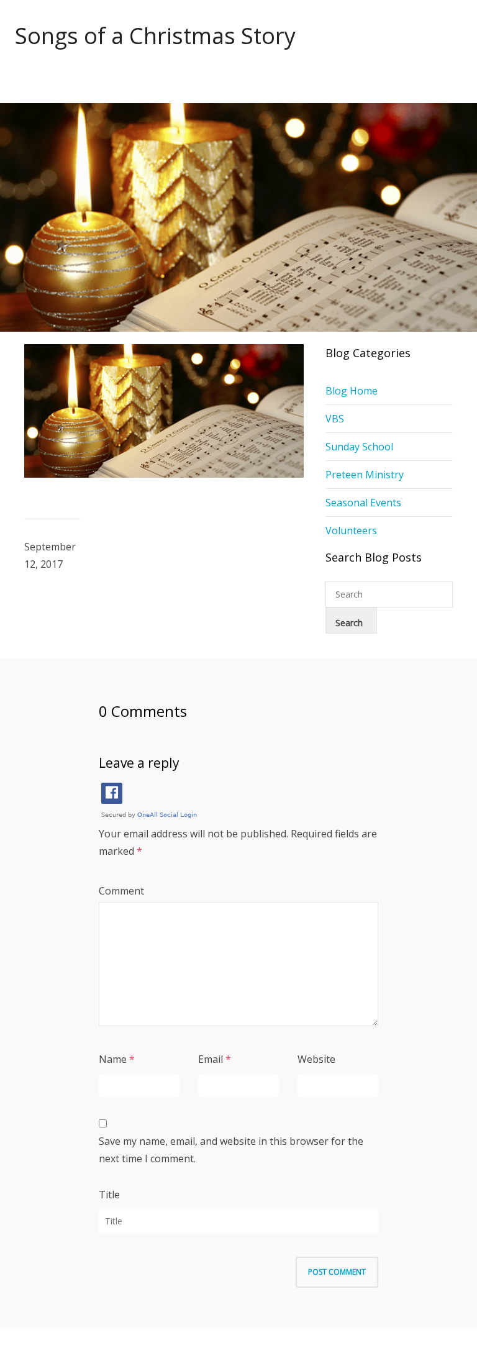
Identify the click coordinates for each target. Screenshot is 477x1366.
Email (210, 1059)
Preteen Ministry (364, 474)
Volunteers (351, 530)
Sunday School (359, 446)
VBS (334, 419)
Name (113, 1059)
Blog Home (351, 391)
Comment (121, 891)
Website (316, 1059)
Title (109, 1194)
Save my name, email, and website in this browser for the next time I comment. (231, 1149)
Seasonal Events (363, 502)
